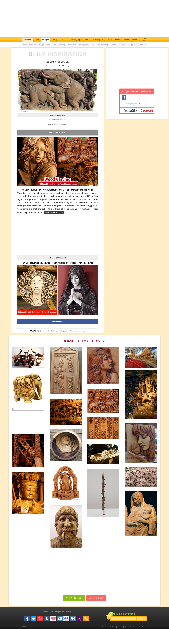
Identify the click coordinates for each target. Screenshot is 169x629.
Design (55, 40)
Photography (77, 40)
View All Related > (74, 598)
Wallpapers (98, 40)
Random (32, 45)
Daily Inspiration (75, 331)
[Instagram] (60, 617)
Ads (54, 45)
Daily (37, 40)
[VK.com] (73, 617)
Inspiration (133, 45)
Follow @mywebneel (132, 104)
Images (45, 40)
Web (48, 45)
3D (67, 40)
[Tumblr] (46, 617)
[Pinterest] (40, 617)
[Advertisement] (84, 18)
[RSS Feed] (86, 617)
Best (25, 45)
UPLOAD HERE (35, 331)
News (134, 40)
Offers (127, 40)
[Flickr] (66, 617)
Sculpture (122, 45)
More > (143, 45)
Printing (62, 45)
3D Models (72, 45)
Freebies (117, 40)
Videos (109, 40)
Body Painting (102, 45)
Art (61, 40)
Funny (88, 40)
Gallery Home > (96, 598)
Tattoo (113, 45)
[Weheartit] (53, 617)
